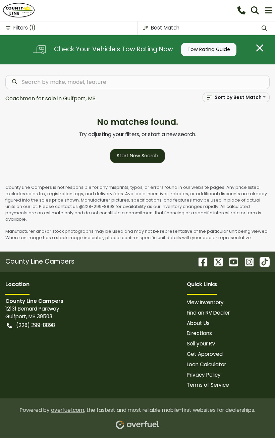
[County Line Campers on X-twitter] (215, 261)
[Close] (259, 48)
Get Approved (205, 354)
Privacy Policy (204, 374)
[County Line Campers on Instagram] (246, 261)
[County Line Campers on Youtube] (231, 261)
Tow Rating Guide (208, 49)
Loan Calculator (206, 364)
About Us (198, 323)
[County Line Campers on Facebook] (200, 261)
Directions (199, 333)
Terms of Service (208, 384)
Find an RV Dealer (208, 312)
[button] (241, 10)
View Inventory (205, 302)
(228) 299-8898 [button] (35, 325)
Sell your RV (201, 343)
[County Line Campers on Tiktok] (262, 261)
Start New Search (137, 155)
